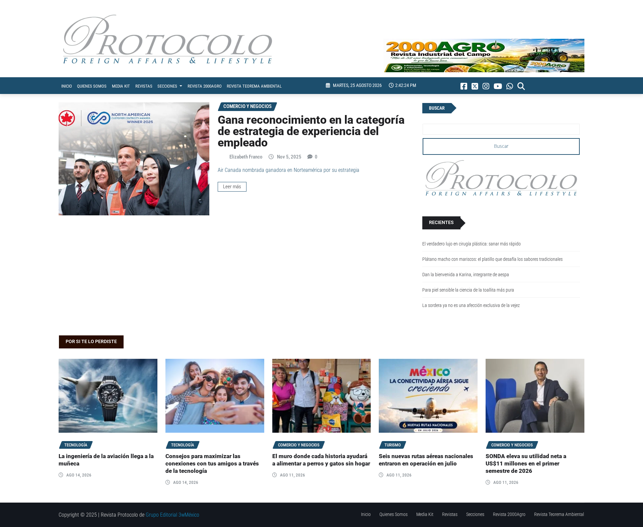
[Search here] (521, 86)
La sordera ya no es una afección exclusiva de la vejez (471, 305)
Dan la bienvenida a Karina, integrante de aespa (465, 275)
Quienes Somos (91, 86)
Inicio (66, 86)
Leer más (232, 187)
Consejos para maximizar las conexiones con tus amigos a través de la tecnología (212, 463)
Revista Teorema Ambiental (254, 86)
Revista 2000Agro (205, 86)
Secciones (167, 86)
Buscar (437, 108)
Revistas (143, 86)
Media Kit (121, 86)
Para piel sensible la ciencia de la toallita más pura (468, 290)
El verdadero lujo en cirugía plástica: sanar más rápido (471, 244)
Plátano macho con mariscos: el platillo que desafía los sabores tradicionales (492, 259)
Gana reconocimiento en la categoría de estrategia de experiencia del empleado (311, 131)
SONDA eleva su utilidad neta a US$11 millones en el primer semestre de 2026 (526, 463)
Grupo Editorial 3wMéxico (172, 515)
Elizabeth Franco (246, 157)
